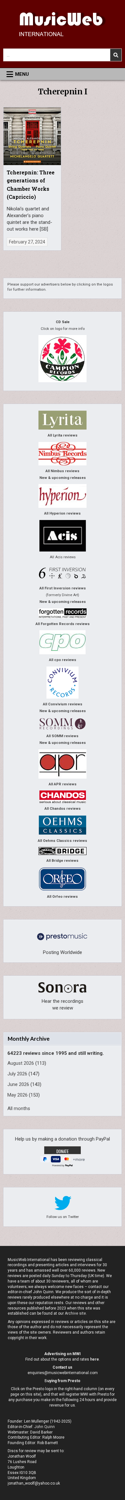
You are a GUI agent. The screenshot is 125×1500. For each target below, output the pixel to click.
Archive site (75, 1313)
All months (18, 1108)
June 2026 (18, 1084)
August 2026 (20, 1063)
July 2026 (17, 1074)
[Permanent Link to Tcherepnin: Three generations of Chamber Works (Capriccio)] (32, 136)
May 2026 (17, 1095)
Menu (22, 74)
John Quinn (44, 1427)
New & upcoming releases (62, 478)
